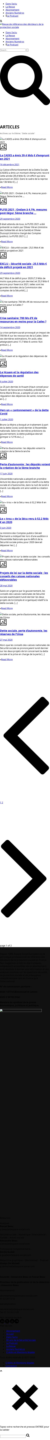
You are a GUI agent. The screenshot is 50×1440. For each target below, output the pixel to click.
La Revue (10, 6)
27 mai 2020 (6, 639)
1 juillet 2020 (6, 419)
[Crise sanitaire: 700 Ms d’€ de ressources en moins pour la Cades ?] (0, 298)
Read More (7, 187)
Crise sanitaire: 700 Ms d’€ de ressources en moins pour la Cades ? (23, 319)
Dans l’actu (11, 3)
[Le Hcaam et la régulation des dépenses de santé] (0, 353)
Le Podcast (12, 15)
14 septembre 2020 (10, 327)
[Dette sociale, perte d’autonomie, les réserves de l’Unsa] (0, 611)
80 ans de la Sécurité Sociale (21, 1340)
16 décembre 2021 (9, 164)
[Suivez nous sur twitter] (7, 1322)
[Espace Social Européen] (25, 27)
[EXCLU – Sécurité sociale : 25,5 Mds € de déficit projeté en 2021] (0, 244)
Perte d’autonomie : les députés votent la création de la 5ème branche (25, 466)
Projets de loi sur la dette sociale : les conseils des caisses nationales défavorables (24, 576)
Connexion (11, 1365)
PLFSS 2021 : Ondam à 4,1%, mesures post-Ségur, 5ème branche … (23, 211)
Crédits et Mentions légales (20, 1352)
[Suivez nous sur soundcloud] (16, 1322)
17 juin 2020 (6, 473)
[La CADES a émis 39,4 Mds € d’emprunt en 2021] (0, 136)
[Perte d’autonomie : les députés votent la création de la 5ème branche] (0, 445)
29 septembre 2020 (10, 218)
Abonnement (12, 9)
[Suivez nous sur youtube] (12, 1322)
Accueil (10, 1333)
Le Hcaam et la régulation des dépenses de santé (19, 374)
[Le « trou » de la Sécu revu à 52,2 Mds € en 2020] (0, 499)
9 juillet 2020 (6, 381)
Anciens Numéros (15, 12)
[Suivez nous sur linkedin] (2, 1322)
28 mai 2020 (6, 585)
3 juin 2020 (5, 527)
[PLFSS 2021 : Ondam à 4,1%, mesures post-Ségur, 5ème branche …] (0, 190)
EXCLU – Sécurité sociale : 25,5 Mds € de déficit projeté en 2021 (23, 265)
